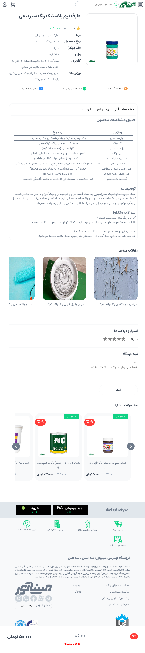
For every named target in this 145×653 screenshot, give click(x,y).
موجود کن (120, 417)
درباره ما (76, 585)
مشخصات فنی (124, 109)
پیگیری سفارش (120, 591)
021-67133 (43, 605)
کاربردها (85, 109)
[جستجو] (115, 4)
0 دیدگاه (55, 28)
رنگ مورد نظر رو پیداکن (116, 598)
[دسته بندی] (140, 4)
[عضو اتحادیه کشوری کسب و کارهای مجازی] (122, 625)
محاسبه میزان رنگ (118, 585)
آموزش (70, 512)
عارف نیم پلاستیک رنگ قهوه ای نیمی (107, 465)
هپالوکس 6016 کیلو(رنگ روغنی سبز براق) (58, 465)
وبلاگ (77, 591)
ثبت (118, 389)
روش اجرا (102, 109)
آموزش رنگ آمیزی (119, 604)
